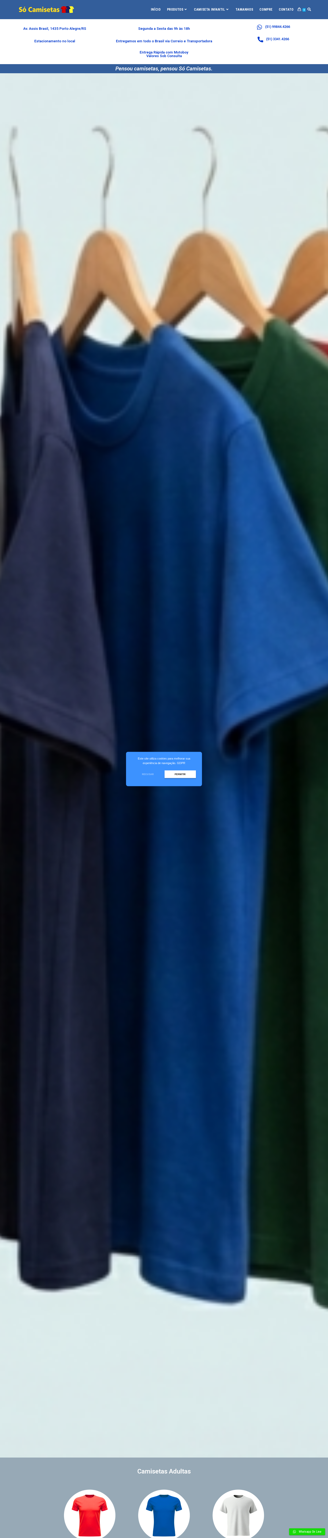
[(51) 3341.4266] (260, 39)
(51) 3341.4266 (277, 39)
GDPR (181, 763)
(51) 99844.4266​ (277, 27)
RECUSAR (148, 774)
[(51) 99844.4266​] (259, 27)
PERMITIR (180, 774)
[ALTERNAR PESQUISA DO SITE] (309, 9)
